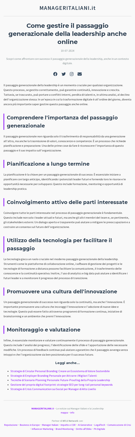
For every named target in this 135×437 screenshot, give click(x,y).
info (72, 412)
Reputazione (11, 424)
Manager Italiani (50, 424)
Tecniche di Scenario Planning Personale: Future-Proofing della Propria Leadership (60, 380)
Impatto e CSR (68, 424)
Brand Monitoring (65, 428)
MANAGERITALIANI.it (42, 408)
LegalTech (99, 424)
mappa (64, 412)
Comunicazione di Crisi (119, 424)
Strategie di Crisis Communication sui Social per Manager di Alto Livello (53, 389)
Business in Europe (30, 424)
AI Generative (85, 424)
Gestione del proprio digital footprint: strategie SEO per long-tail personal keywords (62, 384)
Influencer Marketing (42, 428)
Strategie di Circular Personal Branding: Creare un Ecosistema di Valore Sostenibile (60, 371)
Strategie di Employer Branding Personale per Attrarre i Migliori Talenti (54, 375)
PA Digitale (99, 428)
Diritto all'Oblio (84, 428)
